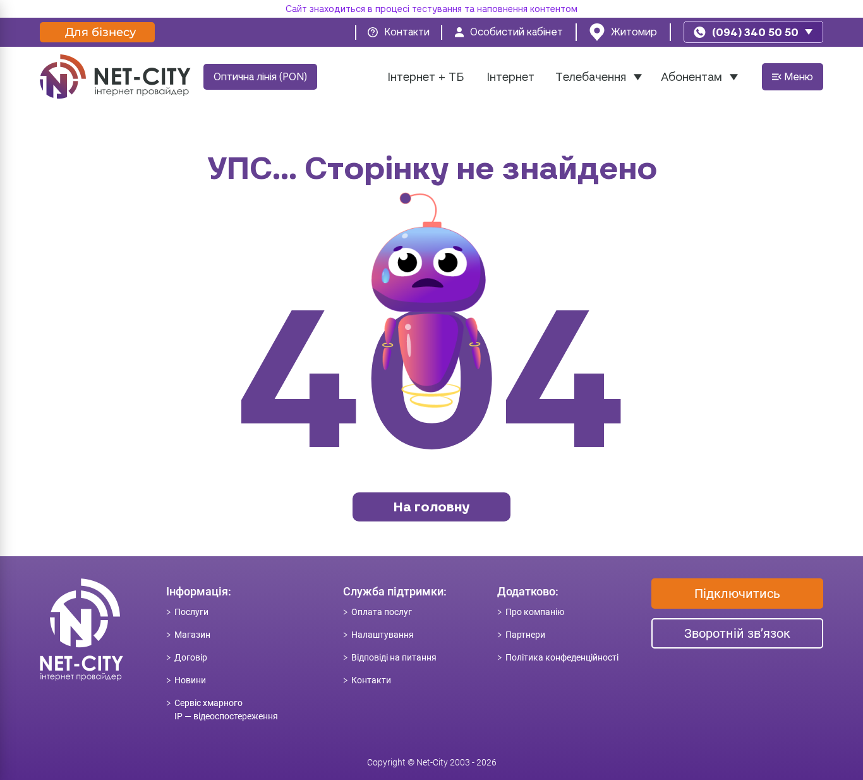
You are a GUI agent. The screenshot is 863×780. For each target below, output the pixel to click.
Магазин (192, 635)
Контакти (371, 680)
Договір (190, 657)
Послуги (191, 612)
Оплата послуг (381, 612)
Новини (190, 680)
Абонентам (691, 77)
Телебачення (590, 77)
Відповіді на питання (394, 657)
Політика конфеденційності (562, 657)
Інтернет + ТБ (425, 77)
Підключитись (737, 593)
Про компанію (534, 612)
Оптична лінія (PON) (260, 76)
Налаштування (382, 635)
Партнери (525, 635)
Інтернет (510, 77)
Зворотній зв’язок (737, 633)
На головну (431, 506)
